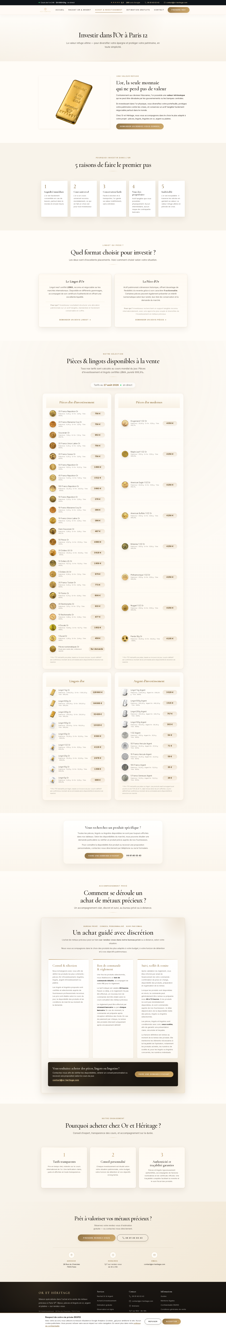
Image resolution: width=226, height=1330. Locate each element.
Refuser (152, 1321)
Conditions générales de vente (173, 1309)
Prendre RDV (178, 10)
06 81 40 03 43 (153, 3)
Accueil (60, 10)
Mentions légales (168, 1301)
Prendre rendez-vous (96, 1238)
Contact (159, 10)
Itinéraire (135, 1306)
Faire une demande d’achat (103, 856)
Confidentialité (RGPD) (170, 1305)
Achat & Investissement (108, 10)
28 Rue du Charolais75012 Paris (71, 1265)
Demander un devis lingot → (75, 320)
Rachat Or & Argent (80, 10)
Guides (163, 1296)
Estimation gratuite (138, 10)
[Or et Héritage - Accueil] (45, 10)
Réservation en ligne (105, 1309)
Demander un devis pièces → (150, 320)
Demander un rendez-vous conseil (140, 126)
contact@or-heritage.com (176, 3)
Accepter (171, 1321)
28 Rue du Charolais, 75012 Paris (67, 1311)
